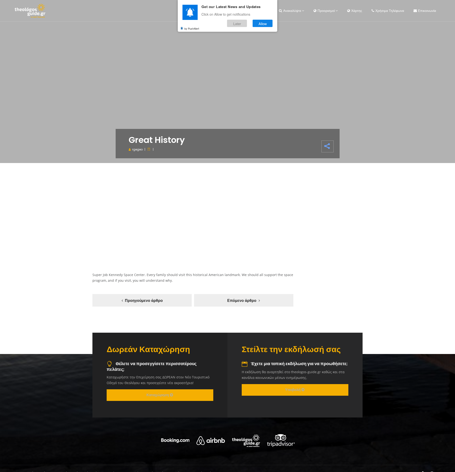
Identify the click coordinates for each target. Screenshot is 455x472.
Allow (263, 23)
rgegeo (137, 149)
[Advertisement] (227, 210)
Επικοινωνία (427, 10)
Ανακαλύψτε (292, 10)
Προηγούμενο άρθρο (144, 300)
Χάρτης (356, 10)
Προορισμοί (326, 10)
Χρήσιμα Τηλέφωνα (389, 10)
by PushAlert (191, 28)
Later (237, 23)
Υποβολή (293, 389)
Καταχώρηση (158, 394)
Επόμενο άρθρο (241, 300)
